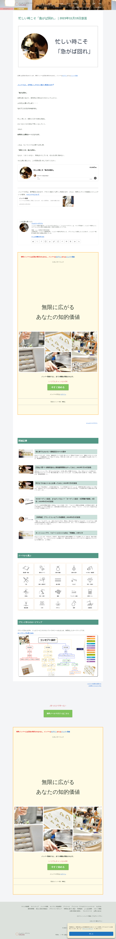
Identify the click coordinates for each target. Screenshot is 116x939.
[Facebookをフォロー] (41, 241)
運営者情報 (31, 908)
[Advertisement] (58, 276)
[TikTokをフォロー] (54, 241)
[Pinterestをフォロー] (62, 241)
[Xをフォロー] (37, 241)
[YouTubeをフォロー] (50, 241)
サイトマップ (35, 906)
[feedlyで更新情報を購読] (75, 241)
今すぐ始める (58, 387)
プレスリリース (87, 911)
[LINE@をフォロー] (66, 241)
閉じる (91, 934)
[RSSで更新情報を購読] (79, 241)
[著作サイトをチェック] (33, 241)
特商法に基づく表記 (69, 908)
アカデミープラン (97, 916)
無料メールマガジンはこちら (58, 713)
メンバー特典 (44, 906)
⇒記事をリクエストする (94, 685)
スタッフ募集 (97, 908)
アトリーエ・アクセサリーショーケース (83, 906)
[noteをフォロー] (58, 241)
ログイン (64, 75)
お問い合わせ (97, 911)
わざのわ (98, 906)
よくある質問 (88, 908)
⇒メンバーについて (32, 194)
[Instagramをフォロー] (45, 241)
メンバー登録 (74, 75)
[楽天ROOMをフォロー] (70, 241)
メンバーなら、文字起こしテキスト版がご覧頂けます (35, 85)
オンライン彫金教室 (55, 906)
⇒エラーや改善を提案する (94, 683)
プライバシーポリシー (87, 928)
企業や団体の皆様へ (75, 911)
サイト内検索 (25, 906)
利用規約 (79, 908)
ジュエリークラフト (37, 223)
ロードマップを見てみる (26, 633)
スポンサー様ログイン (96, 921)
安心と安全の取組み (41, 908)
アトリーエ (66, 906)
